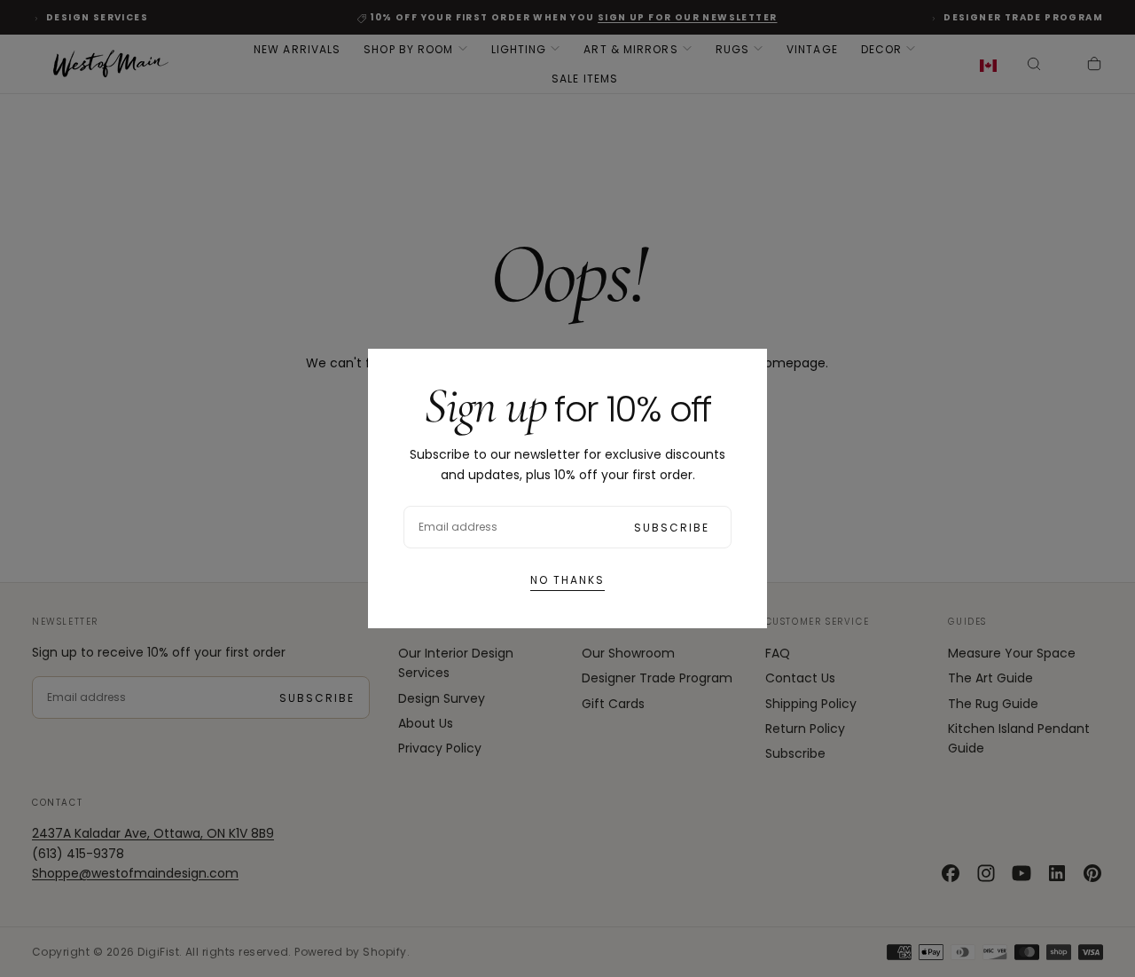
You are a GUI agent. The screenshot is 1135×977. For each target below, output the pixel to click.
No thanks (567, 579)
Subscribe (671, 527)
